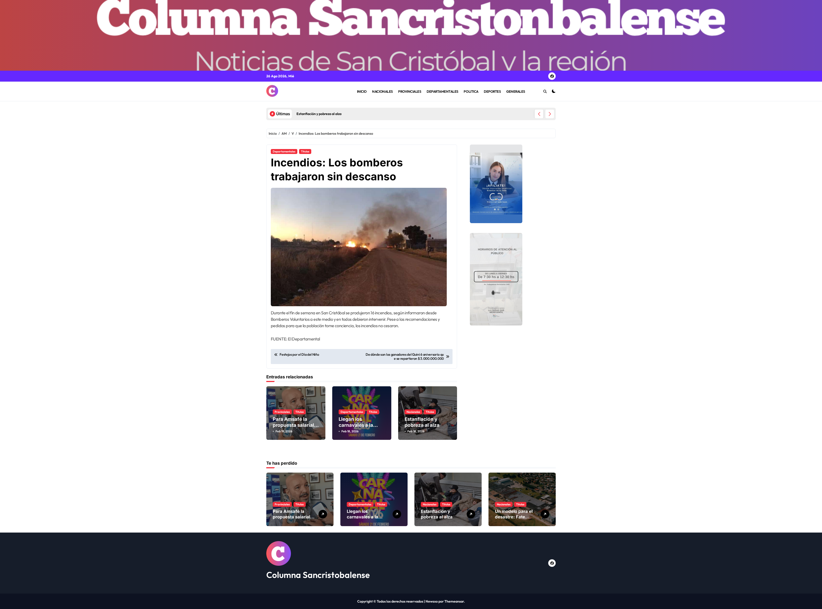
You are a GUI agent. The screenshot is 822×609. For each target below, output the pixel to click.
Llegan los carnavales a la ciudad (356, 425)
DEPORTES (492, 91)
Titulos (305, 151)
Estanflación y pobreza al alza (437, 514)
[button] (549, 114)
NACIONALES (382, 91)
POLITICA (471, 91)
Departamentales (284, 151)
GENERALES (515, 91)
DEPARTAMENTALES (442, 91)
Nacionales (413, 411)
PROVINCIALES (409, 91)
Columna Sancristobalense (318, 574)
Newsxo (432, 601)
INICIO (362, 91)
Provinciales (282, 411)
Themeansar (454, 601)
